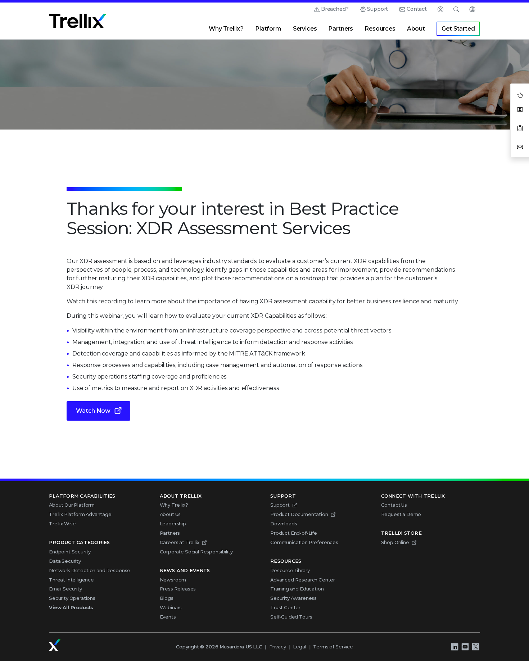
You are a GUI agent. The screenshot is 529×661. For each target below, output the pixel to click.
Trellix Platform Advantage (80, 514)
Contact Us (394, 505)
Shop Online (395, 542)
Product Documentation (299, 514)
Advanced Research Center (302, 580)
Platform (268, 28)
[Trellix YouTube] (465, 646)
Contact (417, 9)
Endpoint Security (70, 551)
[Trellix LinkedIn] (454, 646)
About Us (170, 514)
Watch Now (93, 410)
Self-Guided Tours (291, 617)
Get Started (458, 28)
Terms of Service (333, 646)
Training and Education (297, 589)
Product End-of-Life (293, 533)
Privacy (277, 646)
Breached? (335, 9)
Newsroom (173, 580)
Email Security (65, 589)
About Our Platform (72, 505)
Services (305, 28)
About (416, 28)
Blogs (166, 598)
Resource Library (289, 570)
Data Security (65, 561)
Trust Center (285, 607)
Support (377, 9)
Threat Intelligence (71, 580)
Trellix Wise (62, 523)
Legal (299, 646)
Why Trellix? (226, 28)
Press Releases (178, 589)
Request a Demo (401, 514)
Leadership (173, 523)
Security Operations (72, 598)
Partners (340, 28)
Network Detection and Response (89, 570)
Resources (380, 28)
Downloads (283, 523)
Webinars (171, 607)
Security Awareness (293, 598)
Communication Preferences (304, 542)
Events (168, 617)
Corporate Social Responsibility (196, 551)
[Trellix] (54, 645)
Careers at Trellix (179, 542)
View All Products (71, 607)
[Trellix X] (475, 646)
